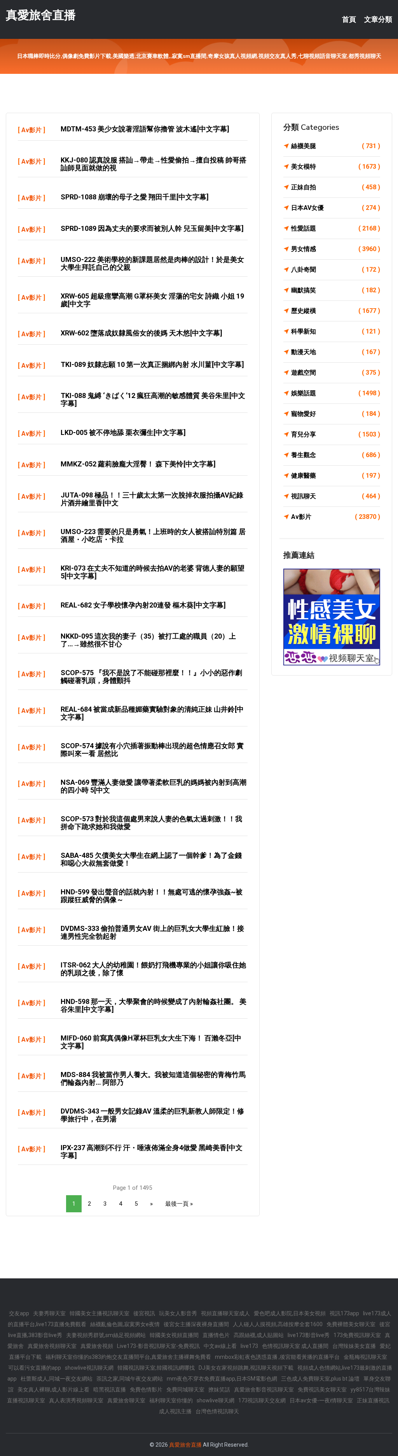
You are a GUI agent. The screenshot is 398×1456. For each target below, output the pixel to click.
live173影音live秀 (309, 1335)
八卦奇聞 (335, 269)
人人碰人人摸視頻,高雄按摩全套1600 (278, 1324)
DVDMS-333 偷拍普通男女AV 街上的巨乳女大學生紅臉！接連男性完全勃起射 (152, 932)
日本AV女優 (335, 207)
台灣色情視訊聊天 (217, 1411)
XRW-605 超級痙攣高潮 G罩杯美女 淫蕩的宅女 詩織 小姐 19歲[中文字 (152, 300)
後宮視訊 (144, 1313)
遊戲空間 (335, 372)
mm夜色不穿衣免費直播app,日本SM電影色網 (222, 1379)
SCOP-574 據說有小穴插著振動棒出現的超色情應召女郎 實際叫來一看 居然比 (152, 750)
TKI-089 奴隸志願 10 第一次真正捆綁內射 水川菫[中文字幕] (152, 364)
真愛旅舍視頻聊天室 (52, 1346)
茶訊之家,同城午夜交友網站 (129, 1379)
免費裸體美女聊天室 (350, 1324)
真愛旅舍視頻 (96, 1346)
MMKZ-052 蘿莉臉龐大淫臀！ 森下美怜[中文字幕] (138, 464)
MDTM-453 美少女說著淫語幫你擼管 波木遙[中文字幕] (145, 129)
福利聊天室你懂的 (171, 1400)
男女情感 (335, 249)
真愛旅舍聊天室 (126, 1400)
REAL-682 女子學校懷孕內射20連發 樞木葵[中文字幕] (143, 605)
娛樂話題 (335, 393)
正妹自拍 (335, 187)
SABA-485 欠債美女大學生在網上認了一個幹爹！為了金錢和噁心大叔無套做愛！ (151, 859)
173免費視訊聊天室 (357, 1335)
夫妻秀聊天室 (49, 1313)
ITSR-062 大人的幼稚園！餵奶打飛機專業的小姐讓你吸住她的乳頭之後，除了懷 (153, 969)
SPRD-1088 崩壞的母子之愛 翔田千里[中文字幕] (135, 197)
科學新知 (335, 331)
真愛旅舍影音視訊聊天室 (264, 1389)
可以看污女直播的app (34, 1368)
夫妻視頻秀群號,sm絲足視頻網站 (106, 1335)
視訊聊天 (335, 496)
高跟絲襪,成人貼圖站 (259, 1335)
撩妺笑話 (219, 1389)
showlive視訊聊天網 (89, 1368)
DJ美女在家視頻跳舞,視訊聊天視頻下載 (246, 1368)
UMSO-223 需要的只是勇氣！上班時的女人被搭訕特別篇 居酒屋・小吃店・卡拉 (153, 535)
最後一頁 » (179, 1203)
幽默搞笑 (335, 290)
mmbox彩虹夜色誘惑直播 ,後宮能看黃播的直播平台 (277, 1357)
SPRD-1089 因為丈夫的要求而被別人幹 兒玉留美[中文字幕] (152, 228)
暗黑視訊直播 (109, 1389)
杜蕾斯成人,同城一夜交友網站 (57, 1379)
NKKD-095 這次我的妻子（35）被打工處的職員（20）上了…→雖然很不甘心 (148, 640)
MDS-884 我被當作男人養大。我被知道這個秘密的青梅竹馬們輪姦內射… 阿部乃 (153, 1078)
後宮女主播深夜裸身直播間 (196, 1324)
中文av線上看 (220, 1346)
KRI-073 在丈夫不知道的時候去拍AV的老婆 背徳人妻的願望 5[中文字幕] (152, 572)
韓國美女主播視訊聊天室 (99, 1313)
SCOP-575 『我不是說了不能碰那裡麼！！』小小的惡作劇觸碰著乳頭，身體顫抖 (151, 676)
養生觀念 (335, 455)
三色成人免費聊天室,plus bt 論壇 (320, 1379)
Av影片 (31, 130)
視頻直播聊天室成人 (225, 1313)
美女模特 (335, 166)
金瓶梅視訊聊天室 (365, 1357)
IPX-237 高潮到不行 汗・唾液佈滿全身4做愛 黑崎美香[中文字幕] (152, 1151)
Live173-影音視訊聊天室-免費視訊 (158, 1346)
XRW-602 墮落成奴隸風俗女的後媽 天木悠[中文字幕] (141, 333)
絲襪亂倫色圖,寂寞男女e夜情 (125, 1324)
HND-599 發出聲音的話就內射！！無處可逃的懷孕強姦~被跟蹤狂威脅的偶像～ (152, 896)
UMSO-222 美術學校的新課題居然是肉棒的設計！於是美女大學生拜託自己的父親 (152, 263)
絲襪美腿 (335, 146)
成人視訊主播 (175, 1411)
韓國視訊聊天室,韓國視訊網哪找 (156, 1368)
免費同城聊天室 (185, 1389)
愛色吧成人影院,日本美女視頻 (290, 1313)
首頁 (349, 19)
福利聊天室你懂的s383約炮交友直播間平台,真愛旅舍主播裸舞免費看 (128, 1357)
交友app (19, 1313)
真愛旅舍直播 (41, 15)
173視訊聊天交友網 (262, 1400)
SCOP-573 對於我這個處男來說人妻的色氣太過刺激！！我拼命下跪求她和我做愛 (151, 823)
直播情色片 (216, 1335)
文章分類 (378, 19)
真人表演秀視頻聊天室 (76, 1400)
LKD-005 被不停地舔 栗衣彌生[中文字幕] (123, 432)
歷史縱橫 (335, 310)
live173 (249, 1346)
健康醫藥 (335, 475)
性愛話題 (335, 228)
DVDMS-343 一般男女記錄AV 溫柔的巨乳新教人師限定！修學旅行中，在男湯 (152, 1115)
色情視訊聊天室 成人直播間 (295, 1346)
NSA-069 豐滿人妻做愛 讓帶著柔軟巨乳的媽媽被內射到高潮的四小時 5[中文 (153, 786)
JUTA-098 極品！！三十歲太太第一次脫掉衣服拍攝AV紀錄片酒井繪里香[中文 (152, 499)
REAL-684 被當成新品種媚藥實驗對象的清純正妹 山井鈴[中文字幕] (152, 713)
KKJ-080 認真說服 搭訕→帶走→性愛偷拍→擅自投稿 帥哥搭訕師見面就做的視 (153, 164)
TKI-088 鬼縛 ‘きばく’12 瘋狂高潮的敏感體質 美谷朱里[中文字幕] (153, 399)
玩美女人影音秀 (178, 1313)
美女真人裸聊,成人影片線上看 (53, 1389)
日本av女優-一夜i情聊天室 (321, 1400)
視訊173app (344, 1313)
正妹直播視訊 (373, 1400)
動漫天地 (335, 352)
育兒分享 (335, 434)
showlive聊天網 (215, 1400)
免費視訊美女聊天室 (322, 1389)
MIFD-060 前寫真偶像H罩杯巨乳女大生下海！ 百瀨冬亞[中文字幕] (151, 1042)
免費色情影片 (146, 1389)
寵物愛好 (335, 413)
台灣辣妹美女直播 (354, 1346)
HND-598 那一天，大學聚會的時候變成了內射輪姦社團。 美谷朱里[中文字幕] (153, 1005)
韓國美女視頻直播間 (174, 1335)
